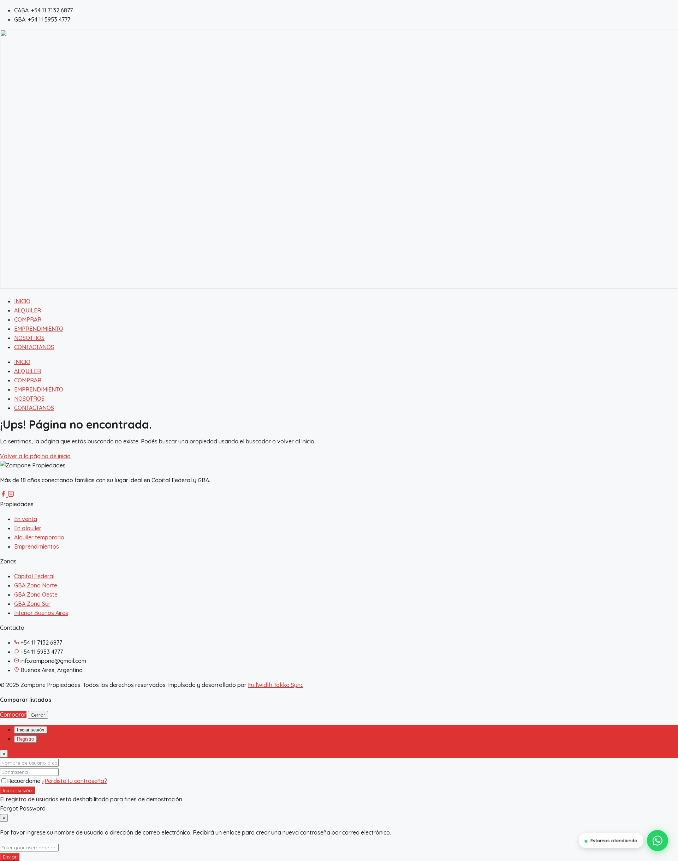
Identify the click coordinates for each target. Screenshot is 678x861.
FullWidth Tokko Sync (275, 684)
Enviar (10, 857)
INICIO (22, 301)
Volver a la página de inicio (35, 456)
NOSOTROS (29, 337)
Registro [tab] (25, 739)
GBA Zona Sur (32, 603)
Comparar (13, 714)
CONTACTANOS (34, 347)
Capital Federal (34, 576)
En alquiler (27, 528)
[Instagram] (11, 494)
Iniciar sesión (17, 790)
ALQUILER (27, 310)
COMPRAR (27, 319)
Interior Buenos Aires (41, 612)
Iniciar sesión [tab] (30, 730)
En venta (25, 518)
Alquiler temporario (39, 537)
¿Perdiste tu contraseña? (74, 780)
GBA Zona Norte (35, 585)
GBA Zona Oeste (36, 594)
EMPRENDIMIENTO (38, 328)
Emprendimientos (36, 546)
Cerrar (38, 715)
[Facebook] (4, 494)
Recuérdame (24, 780)
